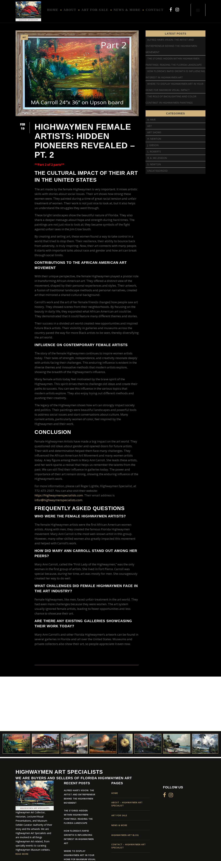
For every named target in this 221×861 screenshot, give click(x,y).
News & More (119, 825)
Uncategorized (157, 170)
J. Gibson (152, 145)
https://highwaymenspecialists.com (59, 495)
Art (24, 37)
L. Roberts (154, 151)
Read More (22, 854)
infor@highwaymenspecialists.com (58, 500)
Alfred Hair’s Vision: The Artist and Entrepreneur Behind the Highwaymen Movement (171, 46)
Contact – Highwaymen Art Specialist (128, 846)
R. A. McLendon (157, 158)
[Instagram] (177, 9)
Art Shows (154, 132)
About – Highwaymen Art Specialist (127, 804)
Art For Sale (119, 815)
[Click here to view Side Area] (198, 10)
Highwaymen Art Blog (125, 835)
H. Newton (154, 138)
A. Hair (151, 119)
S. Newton (154, 164)
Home (114, 793)
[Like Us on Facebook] (171, 9)
